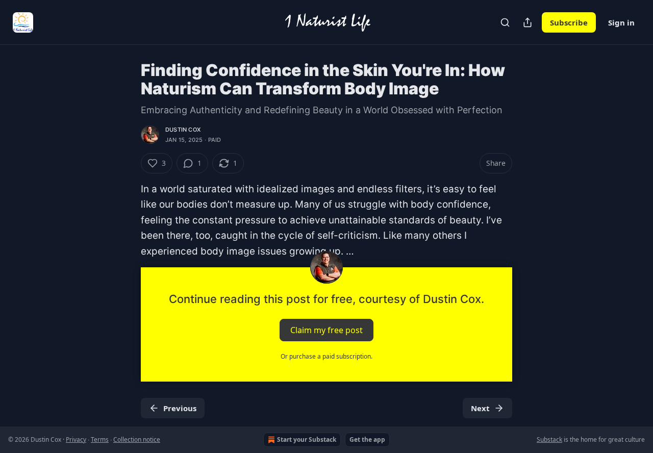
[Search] (505, 22)
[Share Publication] (527, 22)
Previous (179, 408)
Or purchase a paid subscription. (326, 356)
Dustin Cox (182, 129)
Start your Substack (306, 439)
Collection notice (136, 439)
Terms (100, 439)
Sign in (621, 22)
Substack (549, 439)
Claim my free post (326, 330)
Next (480, 408)
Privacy (76, 439)
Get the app (367, 439)
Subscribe (569, 22)
